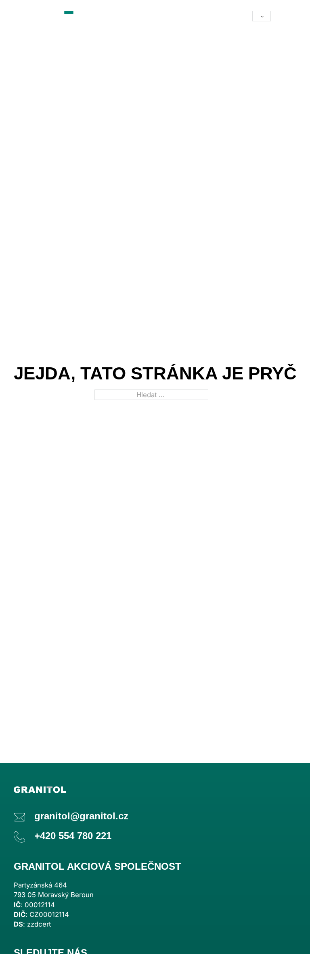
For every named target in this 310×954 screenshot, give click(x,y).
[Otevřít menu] (288, 16)
